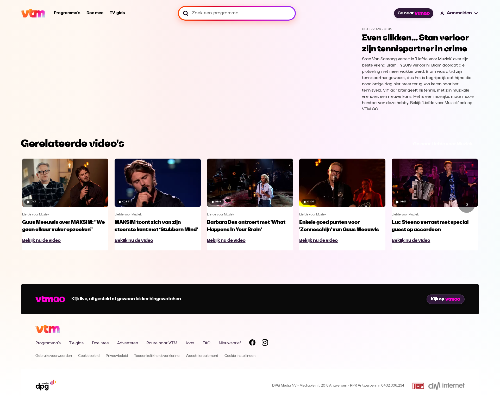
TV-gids (117, 13)
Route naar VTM (161, 343)
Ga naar (406, 13)
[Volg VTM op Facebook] (252, 343)
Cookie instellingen (239, 356)
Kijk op (437, 299)
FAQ (206, 343)
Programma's (67, 13)
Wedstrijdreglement (202, 356)
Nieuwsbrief (230, 343)
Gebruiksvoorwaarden (53, 356)
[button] (459, 13)
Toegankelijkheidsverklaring (156, 356)
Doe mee (94, 13)
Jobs (190, 343)
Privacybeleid (117, 356)
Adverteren (127, 343)
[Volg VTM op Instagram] (265, 343)
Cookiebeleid (88, 356)
